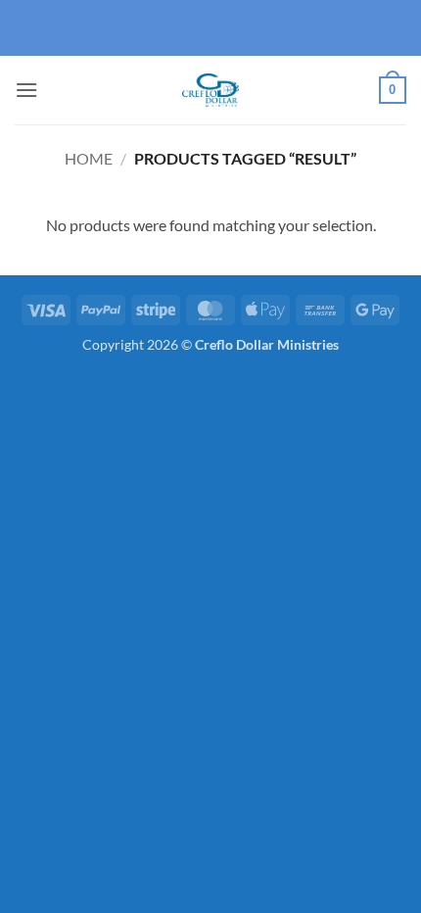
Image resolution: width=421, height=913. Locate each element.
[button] (26, 90)
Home (89, 158)
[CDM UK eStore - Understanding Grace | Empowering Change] (210, 90)
